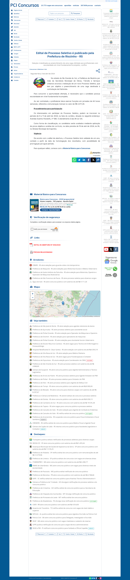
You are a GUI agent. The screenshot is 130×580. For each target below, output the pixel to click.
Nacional (16, 23)
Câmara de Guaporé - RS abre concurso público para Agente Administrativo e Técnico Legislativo (65, 371)
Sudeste (16, 27)
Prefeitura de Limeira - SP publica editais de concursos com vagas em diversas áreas (64, 458)
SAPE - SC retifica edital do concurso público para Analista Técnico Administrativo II (64, 478)
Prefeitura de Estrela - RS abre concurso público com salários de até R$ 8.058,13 (63, 399)
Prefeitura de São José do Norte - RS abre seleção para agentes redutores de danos (64, 326)
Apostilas (16, 13)
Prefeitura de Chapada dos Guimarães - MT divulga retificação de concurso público (64, 494)
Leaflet (79, 316)
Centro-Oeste (18, 40)
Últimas (16, 43)
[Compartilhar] (98, 160)
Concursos (17, 20)
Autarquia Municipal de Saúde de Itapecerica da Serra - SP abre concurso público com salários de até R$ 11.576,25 (65, 448)
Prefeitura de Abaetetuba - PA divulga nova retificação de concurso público (64, 501)
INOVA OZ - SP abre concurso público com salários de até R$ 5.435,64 (59, 443)
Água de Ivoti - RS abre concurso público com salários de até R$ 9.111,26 (60, 282)
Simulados (17, 63)
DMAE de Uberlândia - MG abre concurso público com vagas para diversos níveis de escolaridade (64, 466)
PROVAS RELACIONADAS (43, 252)
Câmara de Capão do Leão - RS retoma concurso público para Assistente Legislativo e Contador (65, 427)
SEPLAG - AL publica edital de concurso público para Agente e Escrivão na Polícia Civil (65, 514)
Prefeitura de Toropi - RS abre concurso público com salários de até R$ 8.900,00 (63, 386)
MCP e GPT (17, 47)
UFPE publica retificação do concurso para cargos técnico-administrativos (60, 525)
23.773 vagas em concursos (52, 5)
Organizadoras (18, 73)
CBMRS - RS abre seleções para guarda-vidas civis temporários (56, 265)
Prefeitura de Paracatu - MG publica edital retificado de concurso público (60, 471)
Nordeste (16, 37)
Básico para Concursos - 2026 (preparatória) (57, 199)
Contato (16, 80)
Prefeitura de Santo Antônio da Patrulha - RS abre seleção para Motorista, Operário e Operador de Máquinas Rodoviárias (64, 273)
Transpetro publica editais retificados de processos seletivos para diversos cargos (63, 440)
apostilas (67, 5)
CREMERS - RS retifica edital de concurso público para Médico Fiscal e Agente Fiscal (64, 423)
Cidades (16, 57)
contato (98, 5)
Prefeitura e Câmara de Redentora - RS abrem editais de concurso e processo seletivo (64, 396)
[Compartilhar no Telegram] (79, 160)
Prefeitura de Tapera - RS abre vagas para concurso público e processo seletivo (62, 406)
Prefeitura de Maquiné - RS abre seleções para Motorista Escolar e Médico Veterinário (65, 269)
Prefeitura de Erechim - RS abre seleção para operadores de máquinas (59, 337)
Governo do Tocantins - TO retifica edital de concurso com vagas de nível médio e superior (63, 509)
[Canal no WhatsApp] (90, 578)
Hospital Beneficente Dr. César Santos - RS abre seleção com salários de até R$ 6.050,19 (65, 350)
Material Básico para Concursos (76, 148)
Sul (15, 30)
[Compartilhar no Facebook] (88, 160)
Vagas (16, 60)
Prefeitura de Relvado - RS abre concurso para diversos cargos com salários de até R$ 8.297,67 (64, 391)
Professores (17, 50)
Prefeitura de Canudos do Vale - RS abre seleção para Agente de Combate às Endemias (65, 410)
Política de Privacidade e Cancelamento (40, 578)
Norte (15, 33)
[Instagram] (100, 578)
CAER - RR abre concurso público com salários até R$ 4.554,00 (56, 504)
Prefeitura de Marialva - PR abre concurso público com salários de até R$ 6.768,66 (63, 475)
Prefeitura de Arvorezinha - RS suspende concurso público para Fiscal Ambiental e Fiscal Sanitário (66, 418)
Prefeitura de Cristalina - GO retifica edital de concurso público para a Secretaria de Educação (64, 489)
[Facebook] (96, 578)
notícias (76, 5)
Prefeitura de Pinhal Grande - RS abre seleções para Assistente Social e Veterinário (63, 340)
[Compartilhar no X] (93, 160)
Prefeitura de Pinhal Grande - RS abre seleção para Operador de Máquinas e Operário (65, 333)
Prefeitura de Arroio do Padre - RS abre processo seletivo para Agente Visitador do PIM (65, 376)
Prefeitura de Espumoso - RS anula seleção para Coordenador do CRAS (62, 360)
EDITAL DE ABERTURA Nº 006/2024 (47, 245)
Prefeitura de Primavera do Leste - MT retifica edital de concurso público (60, 497)
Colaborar (17, 77)
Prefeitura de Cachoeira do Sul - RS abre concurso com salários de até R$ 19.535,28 (64, 403)
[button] (32, 293)
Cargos (16, 53)
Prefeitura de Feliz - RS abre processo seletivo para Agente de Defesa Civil (60, 383)
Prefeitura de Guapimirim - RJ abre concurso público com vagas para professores (111, 66)
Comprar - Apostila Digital (51, 210)
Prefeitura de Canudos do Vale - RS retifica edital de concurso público (62, 413)
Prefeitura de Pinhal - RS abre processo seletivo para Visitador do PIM (59, 379)
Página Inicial (18, 10)
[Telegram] (92, 578)
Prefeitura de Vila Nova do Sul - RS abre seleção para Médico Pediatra (59, 353)
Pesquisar (76, 13)
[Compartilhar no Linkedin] (83, 160)
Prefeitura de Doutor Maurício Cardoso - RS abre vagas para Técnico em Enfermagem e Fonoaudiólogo (65, 345)
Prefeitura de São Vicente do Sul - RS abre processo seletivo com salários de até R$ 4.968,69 (63, 365)
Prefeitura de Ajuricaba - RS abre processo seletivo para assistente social (60, 329)
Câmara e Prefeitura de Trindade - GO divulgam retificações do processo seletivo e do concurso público (65, 483)
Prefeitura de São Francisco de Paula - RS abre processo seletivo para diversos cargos (65, 278)
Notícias (16, 17)
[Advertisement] (49, 35)
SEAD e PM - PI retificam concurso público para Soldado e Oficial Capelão (63, 528)
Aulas (15, 70)
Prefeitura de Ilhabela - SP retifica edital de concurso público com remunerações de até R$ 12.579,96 (65, 453)
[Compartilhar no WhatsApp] (74, 160)
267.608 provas (87, 5)
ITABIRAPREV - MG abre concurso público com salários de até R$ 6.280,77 (60, 462)
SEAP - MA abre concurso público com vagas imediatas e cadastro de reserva (61, 521)
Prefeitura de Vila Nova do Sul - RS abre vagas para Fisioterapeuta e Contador (62, 357)
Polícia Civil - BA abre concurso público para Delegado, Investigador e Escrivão (62, 517)
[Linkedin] (94, 578)
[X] (98, 578)
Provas (16, 67)
